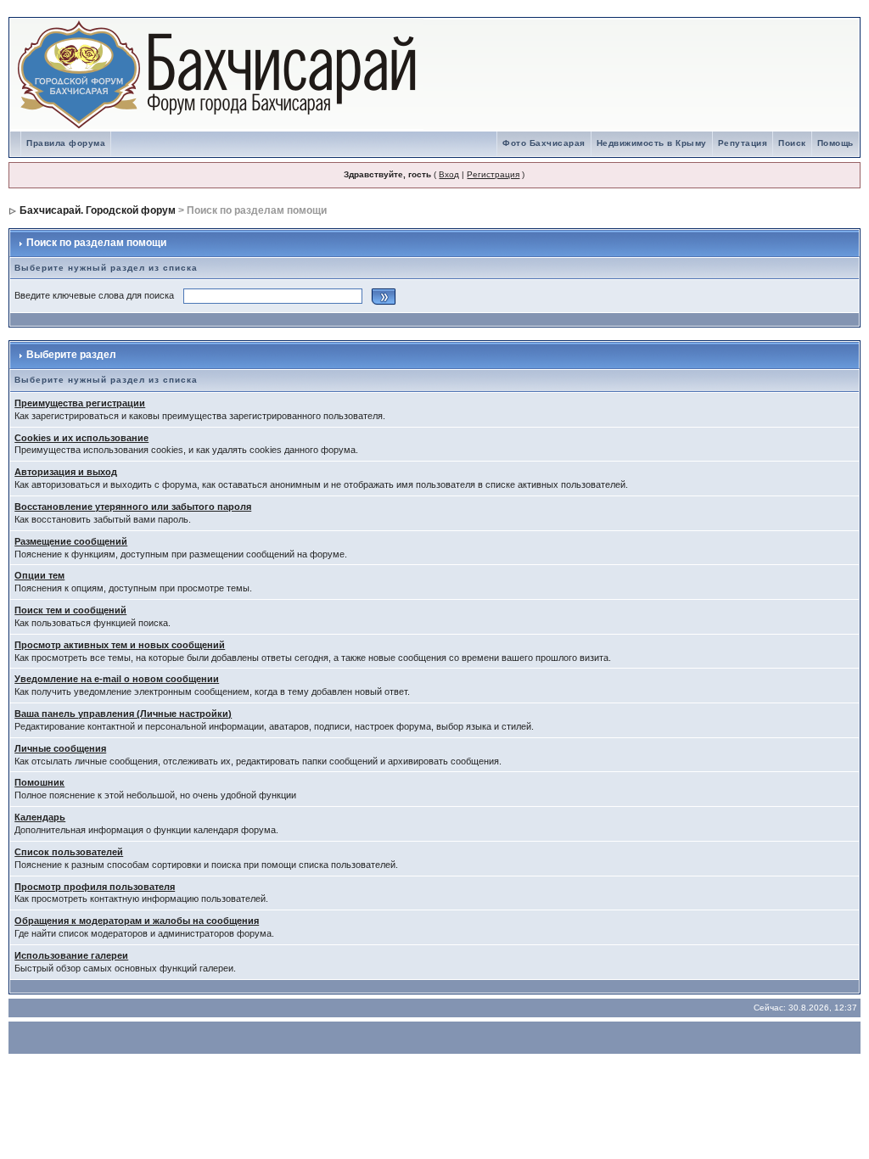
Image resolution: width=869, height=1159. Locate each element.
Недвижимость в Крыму (652, 143)
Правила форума (65, 143)
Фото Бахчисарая (544, 143)
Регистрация (493, 174)
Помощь (835, 143)
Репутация (743, 143)
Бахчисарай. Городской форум (98, 210)
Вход (449, 174)
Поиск (792, 143)
